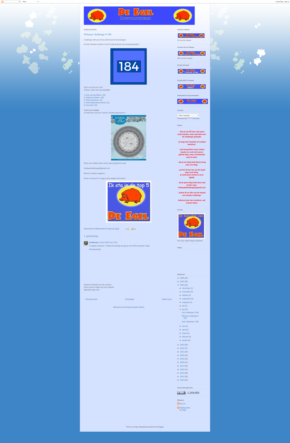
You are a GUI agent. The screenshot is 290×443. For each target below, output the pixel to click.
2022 (182, 348)
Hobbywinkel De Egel (185, 409)
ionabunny (94, 242)
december (186, 288)
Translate (195, 118)
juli (183, 306)
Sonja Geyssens (92, 100)
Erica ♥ (182, 404)
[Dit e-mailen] (126, 229)
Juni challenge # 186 (190, 312)
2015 (182, 373)
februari (185, 337)
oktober (185, 295)
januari (185, 340)
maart (184, 333)
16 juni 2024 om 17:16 (108, 242)
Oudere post (167, 299)
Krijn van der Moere (94, 95)
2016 (182, 369)
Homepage (129, 299)
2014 (182, 376)
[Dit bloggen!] (128, 229)
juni (184, 309)
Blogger (160, 427)
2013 (182, 380)
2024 (182, 285)
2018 (182, 362)
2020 (182, 355)
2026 (182, 278)
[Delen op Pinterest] (135, 229)
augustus (186, 302)
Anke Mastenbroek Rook (96, 103)
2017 (182, 366)
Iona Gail (89, 105)
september (186, 299)
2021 (182, 352)
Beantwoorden (95, 249)
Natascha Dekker (93, 98)
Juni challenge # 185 (190, 322)
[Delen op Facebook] (132, 229)
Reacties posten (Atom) (134, 307)
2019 (182, 359)
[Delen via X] (130, 229)
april (184, 330)
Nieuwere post (91, 299)
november (186, 292)
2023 (182, 345)
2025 (182, 281)
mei (184, 326)
